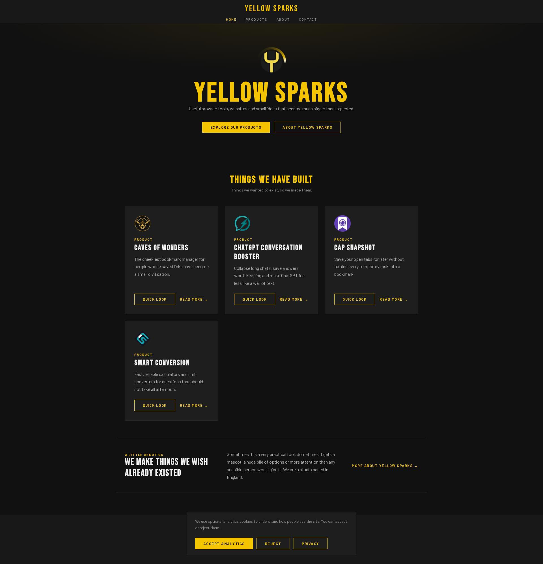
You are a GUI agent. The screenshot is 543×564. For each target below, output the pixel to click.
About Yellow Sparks (308, 127)
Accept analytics (224, 543)
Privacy (310, 543)
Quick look (155, 299)
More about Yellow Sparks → (385, 465)
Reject (273, 543)
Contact (308, 19)
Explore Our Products (236, 127)
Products (256, 19)
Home (231, 19)
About (283, 19)
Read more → (194, 299)
